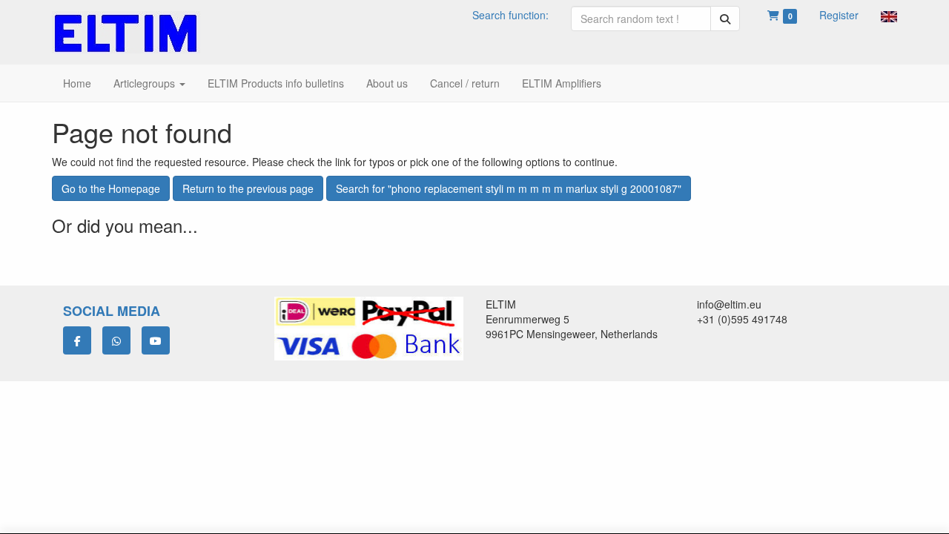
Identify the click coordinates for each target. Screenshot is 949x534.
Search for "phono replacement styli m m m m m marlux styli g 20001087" (508, 188)
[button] (889, 15)
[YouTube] (156, 340)
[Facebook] (77, 340)
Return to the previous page (248, 188)
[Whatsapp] (116, 340)
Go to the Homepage (111, 188)
